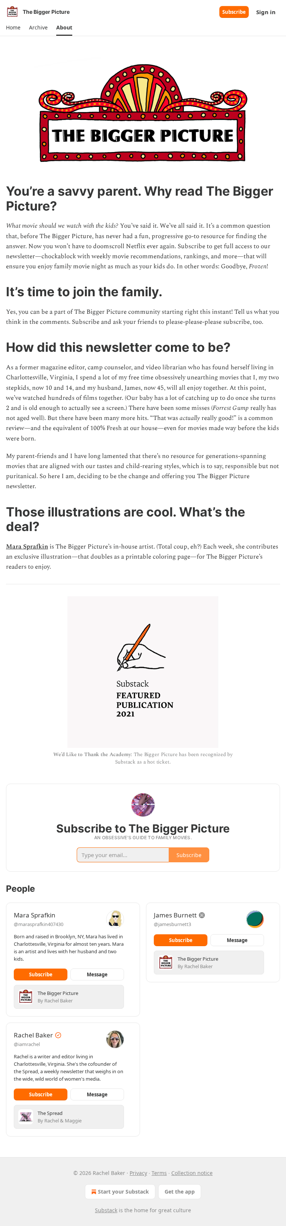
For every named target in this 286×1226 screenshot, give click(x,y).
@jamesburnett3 (172, 924)
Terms (159, 1172)
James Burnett (175, 915)
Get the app (180, 1191)
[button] (13, 27)
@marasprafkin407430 (38, 924)
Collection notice (192, 1172)
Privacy (138, 1172)
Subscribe (234, 12)
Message (97, 974)
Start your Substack (123, 1191)
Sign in (266, 12)
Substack (106, 1210)
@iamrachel (27, 1044)
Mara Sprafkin (27, 547)
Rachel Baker (33, 1035)
